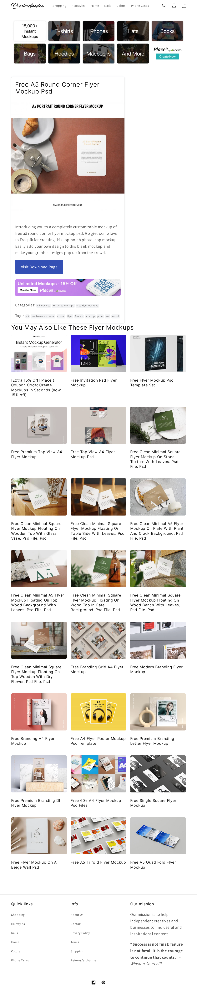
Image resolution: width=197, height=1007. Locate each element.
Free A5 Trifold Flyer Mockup (98, 862)
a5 (27, 316)
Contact (76, 924)
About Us (77, 915)
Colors (15, 951)
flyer (69, 316)
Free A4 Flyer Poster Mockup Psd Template (98, 741)
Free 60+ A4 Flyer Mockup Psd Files (96, 803)
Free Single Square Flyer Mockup (153, 803)
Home (15, 942)
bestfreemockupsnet (43, 316)
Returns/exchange (83, 960)
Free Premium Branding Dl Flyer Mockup (35, 803)
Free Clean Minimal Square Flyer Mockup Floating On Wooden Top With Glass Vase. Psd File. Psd (36, 531)
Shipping (77, 951)
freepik (79, 316)
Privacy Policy (80, 933)
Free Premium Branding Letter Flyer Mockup (152, 741)
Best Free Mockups (63, 305)
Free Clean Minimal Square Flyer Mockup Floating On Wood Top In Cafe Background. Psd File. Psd (96, 602)
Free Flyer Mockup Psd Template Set (152, 382)
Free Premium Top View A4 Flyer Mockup (37, 454)
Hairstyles (18, 924)
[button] (164, 6)
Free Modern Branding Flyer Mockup (156, 669)
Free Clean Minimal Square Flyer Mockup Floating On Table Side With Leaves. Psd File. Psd (98, 531)
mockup (90, 316)
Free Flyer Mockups (87, 305)
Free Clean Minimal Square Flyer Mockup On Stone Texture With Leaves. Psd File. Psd (155, 459)
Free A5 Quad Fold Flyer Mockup (153, 864)
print (100, 316)
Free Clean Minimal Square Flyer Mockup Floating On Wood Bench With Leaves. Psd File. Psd (155, 602)
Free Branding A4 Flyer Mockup (33, 741)
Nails (14, 933)
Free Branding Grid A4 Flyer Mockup (97, 669)
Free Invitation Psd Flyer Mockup (94, 382)
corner (61, 316)
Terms (75, 942)
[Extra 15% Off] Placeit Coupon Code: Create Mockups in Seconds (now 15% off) (36, 387)
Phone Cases (20, 960)
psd (107, 316)
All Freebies (43, 305)
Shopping (18, 915)
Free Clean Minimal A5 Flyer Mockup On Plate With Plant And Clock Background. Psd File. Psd (157, 531)
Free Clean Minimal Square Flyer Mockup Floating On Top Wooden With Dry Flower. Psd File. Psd (36, 674)
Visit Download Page (39, 266)
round (115, 316)
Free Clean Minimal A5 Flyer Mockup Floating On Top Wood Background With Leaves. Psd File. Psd (37, 602)
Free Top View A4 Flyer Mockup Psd (93, 454)
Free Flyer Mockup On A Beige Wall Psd (34, 864)
